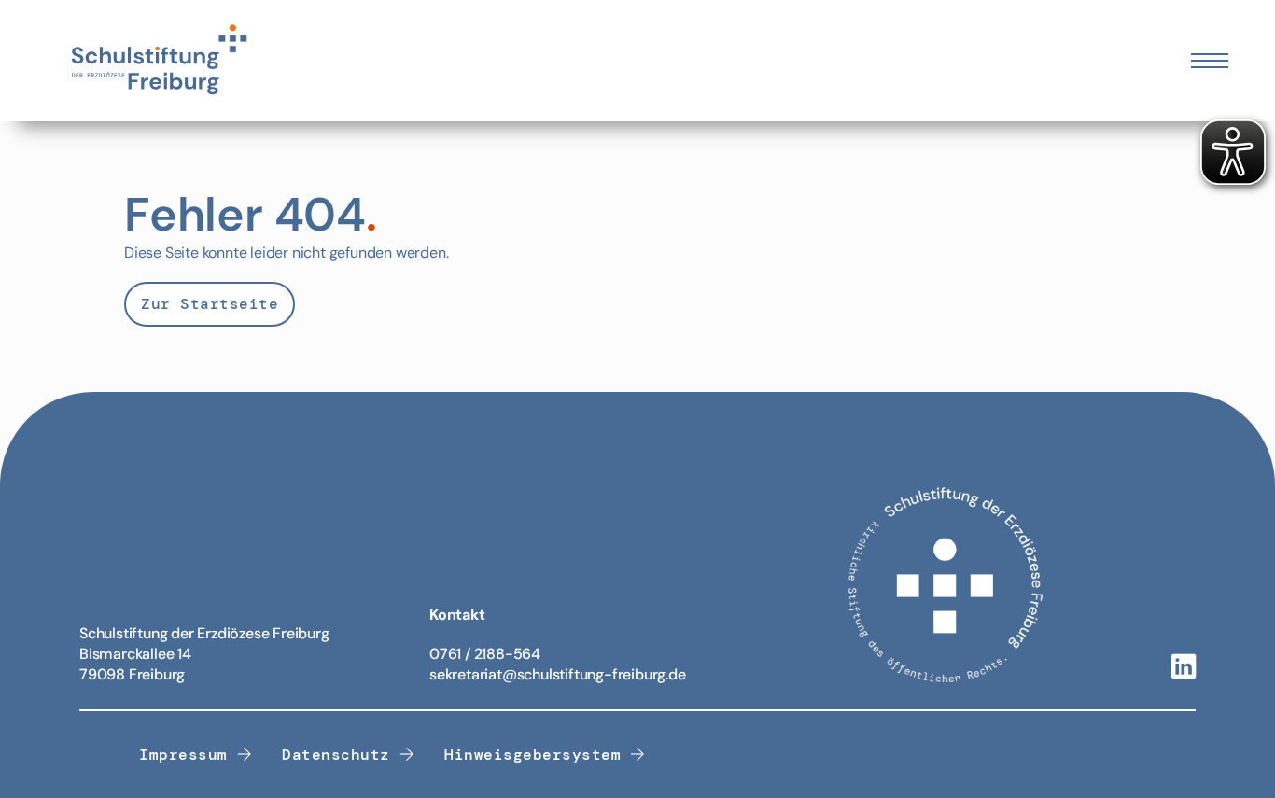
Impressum (183, 754)
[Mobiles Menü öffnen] (1209, 60)
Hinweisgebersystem (532, 754)
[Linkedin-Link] (1183, 668)
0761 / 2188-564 (484, 654)
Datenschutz (336, 754)
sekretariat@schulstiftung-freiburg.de (557, 674)
